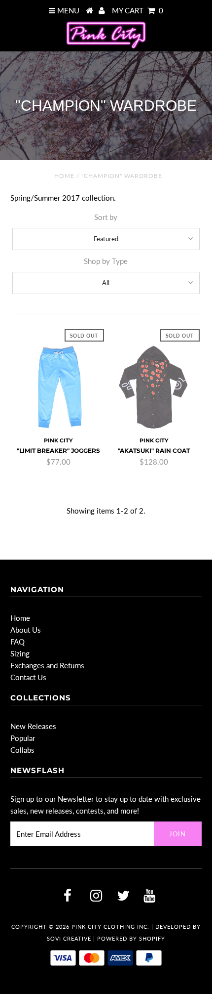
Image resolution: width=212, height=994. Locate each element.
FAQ (17, 641)
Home (64, 175)
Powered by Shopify (131, 938)
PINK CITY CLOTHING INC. (110, 926)
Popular (22, 738)
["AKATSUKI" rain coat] (154, 387)
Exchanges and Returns (47, 665)
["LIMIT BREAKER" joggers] (58, 387)
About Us (25, 629)
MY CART (137, 10)
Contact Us (28, 677)
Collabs (22, 749)
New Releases (33, 726)
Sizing (20, 653)
